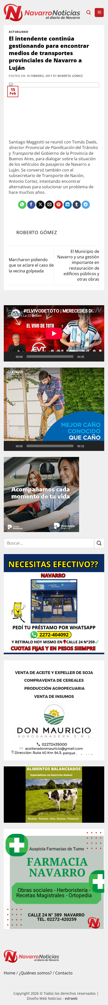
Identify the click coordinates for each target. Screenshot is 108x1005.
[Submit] (99, 543)
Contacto (64, 973)
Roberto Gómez (70, 76)
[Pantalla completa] (98, 356)
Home (9, 973)
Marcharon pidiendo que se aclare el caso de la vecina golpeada (31, 265)
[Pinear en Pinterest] (59, 205)
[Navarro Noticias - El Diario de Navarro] (43, 12)
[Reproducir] (11, 356)
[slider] (50, 446)
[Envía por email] (49, 205)
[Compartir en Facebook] (31, 205)
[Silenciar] (90, 356)
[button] (99, 12)
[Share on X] (40, 205)
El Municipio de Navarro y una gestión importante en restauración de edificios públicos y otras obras (78, 265)
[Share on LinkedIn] (68, 205)
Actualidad (18, 32)
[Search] (88, 13)
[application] (54, 333)
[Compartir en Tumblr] (77, 205)
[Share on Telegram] (86, 205)
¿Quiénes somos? (35, 973)
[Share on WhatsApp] (22, 205)
